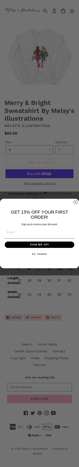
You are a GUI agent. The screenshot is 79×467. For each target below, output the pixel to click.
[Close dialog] (75, 202)
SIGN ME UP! (39, 244)
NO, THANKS (39, 254)
